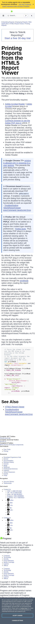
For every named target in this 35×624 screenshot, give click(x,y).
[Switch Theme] (31, 15)
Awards (6, 559)
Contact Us (7, 489)
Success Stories (9, 481)
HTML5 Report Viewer (17, 23)
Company (7, 555)
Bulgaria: (15, 496)
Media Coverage (9, 562)
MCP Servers (4, 444)
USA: (14, 491)
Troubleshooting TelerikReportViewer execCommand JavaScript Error (17, 207)
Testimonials (8, 483)
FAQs (5, 475)
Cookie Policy (23, 608)
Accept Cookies (17, 615)
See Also (9, 401)
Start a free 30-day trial (18, 38)
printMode (24, 280)
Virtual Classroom (9, 472)
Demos (6, 459)
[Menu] (3, 15)
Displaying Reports (21, 22)
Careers (6, 564)
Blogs (5, 465)
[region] (17, 611)
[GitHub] (8, 512)
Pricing (6, 451)
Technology (7, 557)
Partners (6, 470)
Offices (6, 565)
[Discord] (8, 514)
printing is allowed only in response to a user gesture (17, 162)
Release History (9, 462)
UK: (14, 493)
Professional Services (11, 469)
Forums (6, 464)
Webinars (7, 467)
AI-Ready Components (16, 444)
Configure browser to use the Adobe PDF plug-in (17, 121)
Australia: (15, 497)
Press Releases (9, 560)
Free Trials (7, 449)
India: (14, 494)
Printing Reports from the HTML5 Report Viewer (12, 60)
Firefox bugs (20, 229)
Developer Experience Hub (12, 457)
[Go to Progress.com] (6, 539)
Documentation (8, 460)
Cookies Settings (17, 620)
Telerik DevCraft (5, 438)
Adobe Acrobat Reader (15, 104)
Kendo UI (3, 441)
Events (6, 474)
